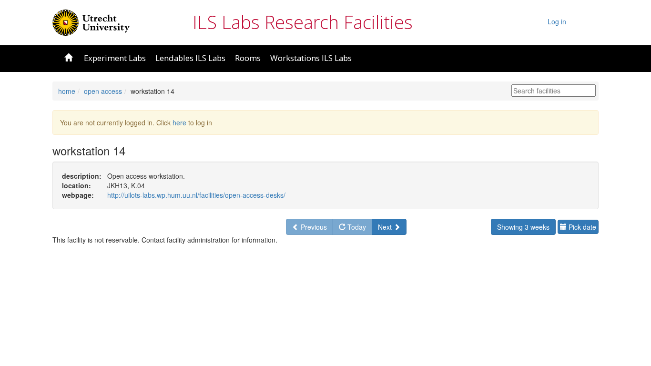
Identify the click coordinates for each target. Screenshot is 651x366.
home (66, 91)
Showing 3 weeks (523, 227)
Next (386, 227)
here (179, 122)
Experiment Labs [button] (115, 57)
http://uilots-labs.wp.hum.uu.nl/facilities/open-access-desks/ (196, 195)
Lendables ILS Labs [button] (190, 57)
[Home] (91, 21)
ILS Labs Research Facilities (303, 22)
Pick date (581, 227)
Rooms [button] (248, 57)
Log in (557, 21)
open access (103, 91)
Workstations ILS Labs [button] (311, 57)
